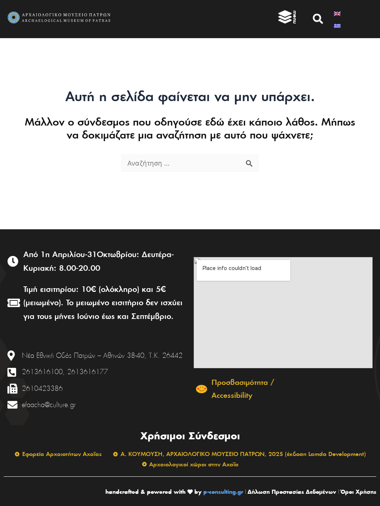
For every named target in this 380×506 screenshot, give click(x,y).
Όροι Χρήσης (358, 491)
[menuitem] (337, 12)
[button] (318, 19)
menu (295, 17)
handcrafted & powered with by (153, 491)
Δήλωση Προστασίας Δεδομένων (292, 491)
